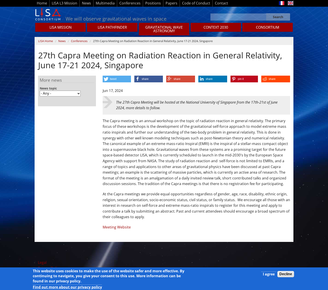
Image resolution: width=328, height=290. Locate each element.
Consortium (267, 27)
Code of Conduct (196, 3)
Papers (171, 3)
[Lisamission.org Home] (47, 13)
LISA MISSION (61, 27)
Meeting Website (117, 227)
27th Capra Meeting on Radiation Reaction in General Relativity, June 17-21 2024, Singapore (153, 41)
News (86, 3)
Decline (285, 274)
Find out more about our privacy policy (67, 287)
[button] (117, 79)
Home (42, 3)
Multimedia (105, 3)
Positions (153, 3)
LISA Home (45, 41)
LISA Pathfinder (112, 27)
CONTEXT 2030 (215, 27)
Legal (42, 262)
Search (278, 17)
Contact (221, 3)
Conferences (130, 3)
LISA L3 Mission (64, 3)
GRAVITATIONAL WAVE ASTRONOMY (164, 29)
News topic (48, 88)
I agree (269, 274)
